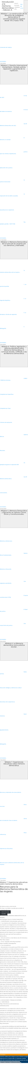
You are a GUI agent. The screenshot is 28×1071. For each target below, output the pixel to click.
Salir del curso (21, 6)
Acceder (4, 914)
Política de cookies (15, 1062)
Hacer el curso (5, 912)
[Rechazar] (20, 1062)
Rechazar (7, 1062)
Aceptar (2, 1062)
